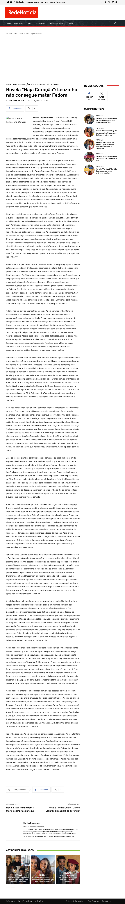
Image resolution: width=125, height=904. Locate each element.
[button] (115, 23)
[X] (109, 2)
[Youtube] (116, 2)
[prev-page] (8, 889)
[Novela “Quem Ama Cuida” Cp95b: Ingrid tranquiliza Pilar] (89, 157)
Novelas (34, 84)
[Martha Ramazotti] (15, 830)
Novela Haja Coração (32, 33)
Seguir (102, 93)
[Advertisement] (62, 57)
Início (8, 33)
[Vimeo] (113, 2)
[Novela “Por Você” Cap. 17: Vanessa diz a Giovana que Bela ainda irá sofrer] (43, 869)
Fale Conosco (93, 901)
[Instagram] (105, 2)
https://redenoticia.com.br (33, 826)
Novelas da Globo (49, 84)
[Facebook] (102, 2)
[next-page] (13, 889)
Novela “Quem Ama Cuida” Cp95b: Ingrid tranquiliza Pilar (107, 158)
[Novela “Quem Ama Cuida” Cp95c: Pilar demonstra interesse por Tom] (18, 869)
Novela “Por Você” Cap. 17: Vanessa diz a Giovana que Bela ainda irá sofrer (43, 880)
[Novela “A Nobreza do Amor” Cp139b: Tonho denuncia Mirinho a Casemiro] (68, 869)
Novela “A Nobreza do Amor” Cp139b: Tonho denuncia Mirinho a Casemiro (68, 879)
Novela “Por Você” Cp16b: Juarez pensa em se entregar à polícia (106, 171)
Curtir (89, 93)
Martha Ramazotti (17, 100)
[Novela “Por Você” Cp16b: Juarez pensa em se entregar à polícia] (89, 170)
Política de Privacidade (75, 901)
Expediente (107, 901)
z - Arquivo (16, 33)
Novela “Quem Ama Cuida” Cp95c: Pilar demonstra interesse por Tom (18, 880)
